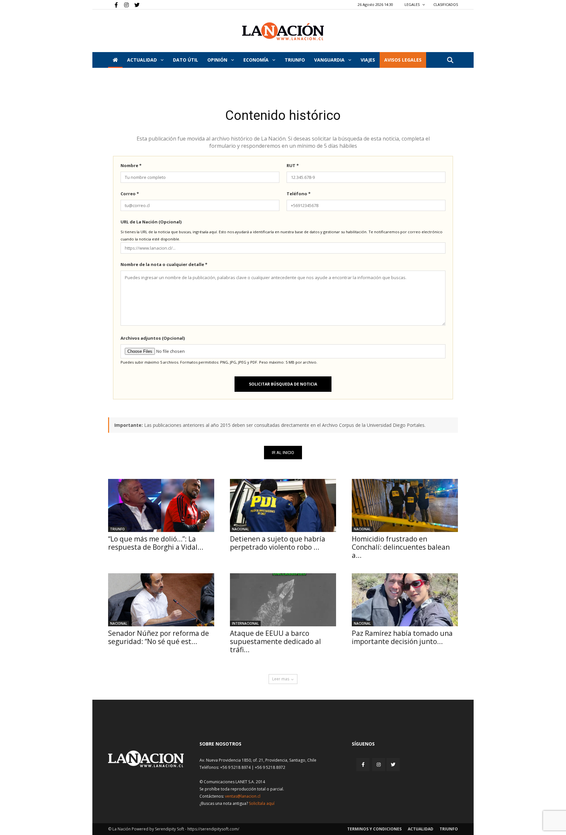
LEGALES (413, 4)
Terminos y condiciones (374, 829)
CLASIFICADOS (445, 4)
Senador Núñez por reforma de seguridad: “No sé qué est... (158, 637)
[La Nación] (283, 31)
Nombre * (131, 165)
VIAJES (368, 60)
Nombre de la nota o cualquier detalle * (164, 264)
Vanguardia (330, 60)
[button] (450, 60)
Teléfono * (299, 194)
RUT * (293, 165)
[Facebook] (113, 4)
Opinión (218, 60)
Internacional (245, 623)
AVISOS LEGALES (403, 60)
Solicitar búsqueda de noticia (283, 384)
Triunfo (295, 60)
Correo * (130, 194)
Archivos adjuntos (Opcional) (153, 338)
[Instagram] (124, 4)
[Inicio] (115, 60)
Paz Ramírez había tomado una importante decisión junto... (402, 637)
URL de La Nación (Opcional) (151, 222)
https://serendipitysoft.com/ (213, 829)
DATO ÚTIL (185, 60)
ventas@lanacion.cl (242, 796)
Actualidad (142, 60)
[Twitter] (135, 4)
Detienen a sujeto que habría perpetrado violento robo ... (277, 543)
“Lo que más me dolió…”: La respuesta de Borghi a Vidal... (155, 543)
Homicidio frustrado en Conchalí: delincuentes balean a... (401, 547)
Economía (256, 60)
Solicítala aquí (261, 803)
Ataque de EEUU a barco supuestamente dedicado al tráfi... (275, 641)
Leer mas (280, 679)
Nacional (240, 529)
